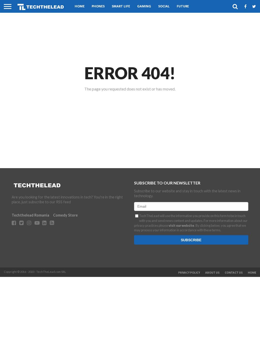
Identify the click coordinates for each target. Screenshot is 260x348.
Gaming (144, 6)
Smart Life (121, 6)
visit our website (181, 225)
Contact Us (234, 273)
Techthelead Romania (30, 215)
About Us (212, 273)
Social (164, 6)
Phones (98, 6)
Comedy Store (65, 215)
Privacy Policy (189, 273)
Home (80, 6)
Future (183, 6)
